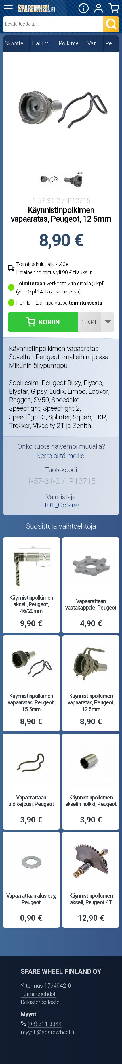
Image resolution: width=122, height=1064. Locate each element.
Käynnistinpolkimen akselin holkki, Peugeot (91, 800)
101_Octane (61, 505)
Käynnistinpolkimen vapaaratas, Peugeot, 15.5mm (31, 702)
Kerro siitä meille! (61, 456)
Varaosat (94, 43)
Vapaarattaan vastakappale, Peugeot (91, 604)
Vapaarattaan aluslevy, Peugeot (31, 899)
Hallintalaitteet (43, 43)
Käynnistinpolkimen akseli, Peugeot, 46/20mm (31, 604)
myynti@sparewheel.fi (47, 1032)
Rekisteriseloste (40, 1002)
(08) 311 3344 (45, 1024)
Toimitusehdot (38, 994)
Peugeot (112, 43)
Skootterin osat (16, 43)
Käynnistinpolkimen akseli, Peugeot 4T (91, 899)
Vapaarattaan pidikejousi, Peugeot (31, 800)
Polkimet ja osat (71, 43)
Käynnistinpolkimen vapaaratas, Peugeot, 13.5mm (91, 702)
